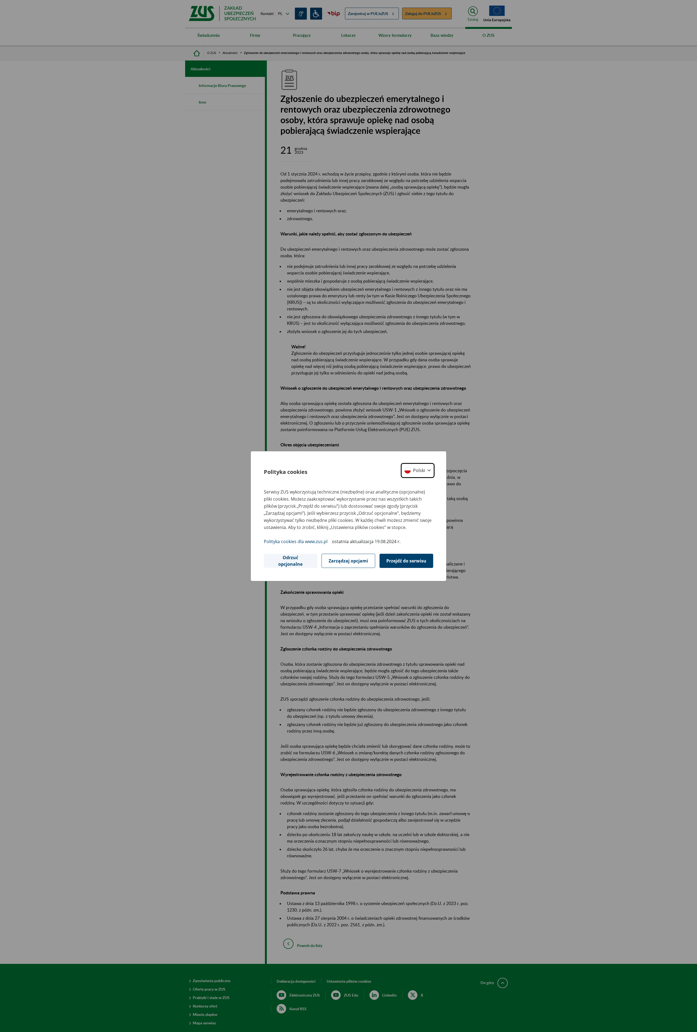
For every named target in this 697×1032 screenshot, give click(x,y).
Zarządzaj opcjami (348, 561)
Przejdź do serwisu (406, 561)
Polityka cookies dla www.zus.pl (296, 541)
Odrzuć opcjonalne (290, 561)
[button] (417, 470)
